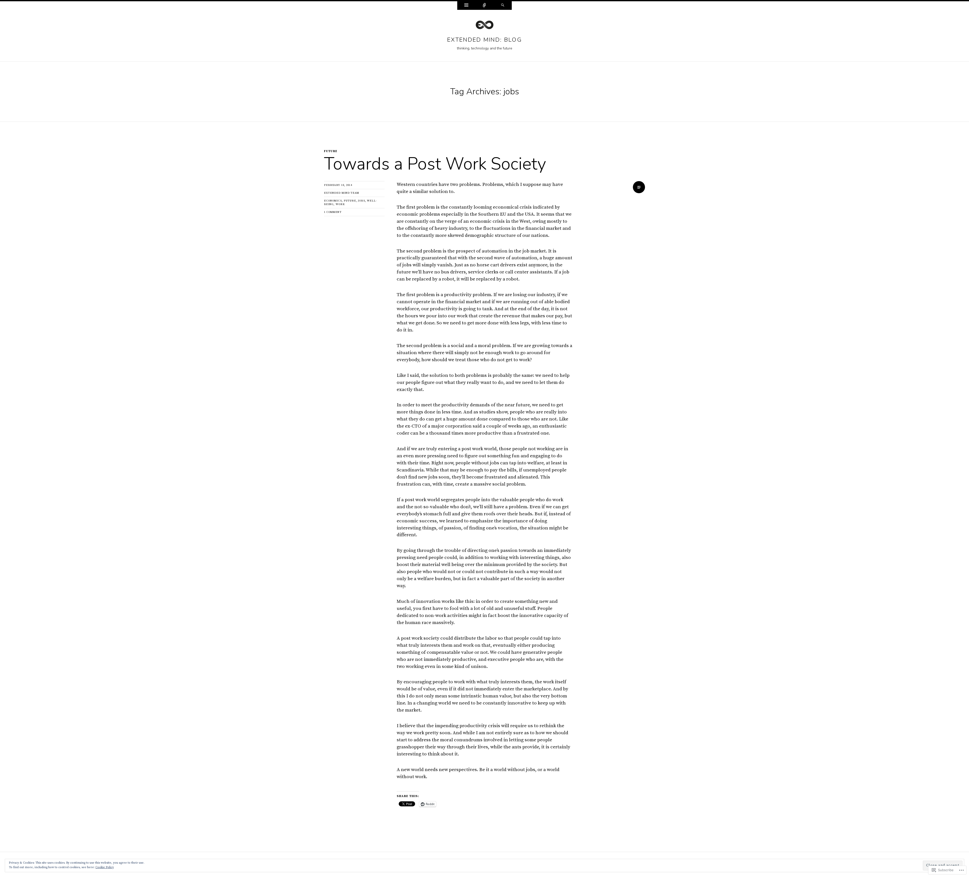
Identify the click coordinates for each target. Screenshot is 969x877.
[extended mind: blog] (484, 27)
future (330, 151)
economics (333, 201)
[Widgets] (466, 5)
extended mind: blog (484, 40)
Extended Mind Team (341, 193)
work (340, 204)
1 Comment (333, 212)
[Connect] (484, 5)
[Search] (503, 5)
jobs (361, 201)
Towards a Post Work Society (435, 164)
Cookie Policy (104, 867)
